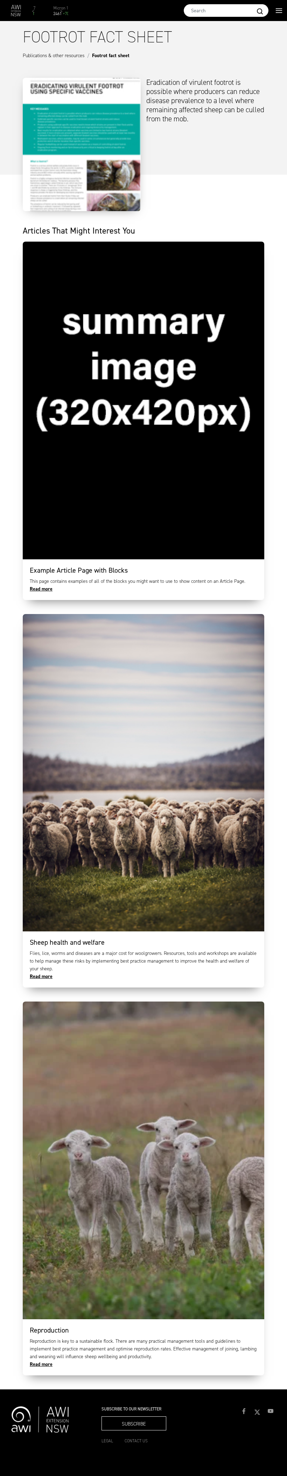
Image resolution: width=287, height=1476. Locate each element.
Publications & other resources (53, 55)
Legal (107, 1441)
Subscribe (134, 1424)
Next (65, 14)
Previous (37, 14)
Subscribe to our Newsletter (131, 1409)
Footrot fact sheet (111, 55)
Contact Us (136, 1441)
